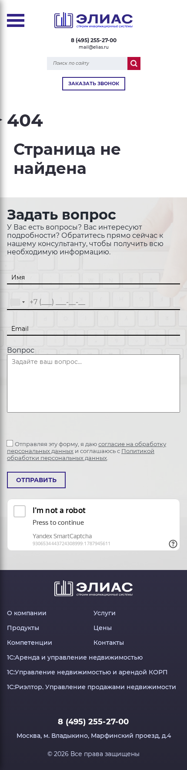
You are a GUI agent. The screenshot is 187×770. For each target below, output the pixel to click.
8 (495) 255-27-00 (94, 40)
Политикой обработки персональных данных (80, 454)
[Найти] (133, 63)
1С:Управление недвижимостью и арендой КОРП (87, 672)
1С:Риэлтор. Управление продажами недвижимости (91, 687)
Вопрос (20, 350)
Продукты (23, 628)
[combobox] (17, 302)
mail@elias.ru (94, 47)
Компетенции (29, 643)
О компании (27, 613)
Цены (103, 628)
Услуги (105, 613)
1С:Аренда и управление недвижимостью (75, 657)
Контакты (109, 643)
